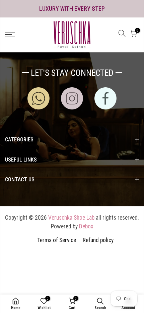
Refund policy (98, 240)
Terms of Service (56, 240)
